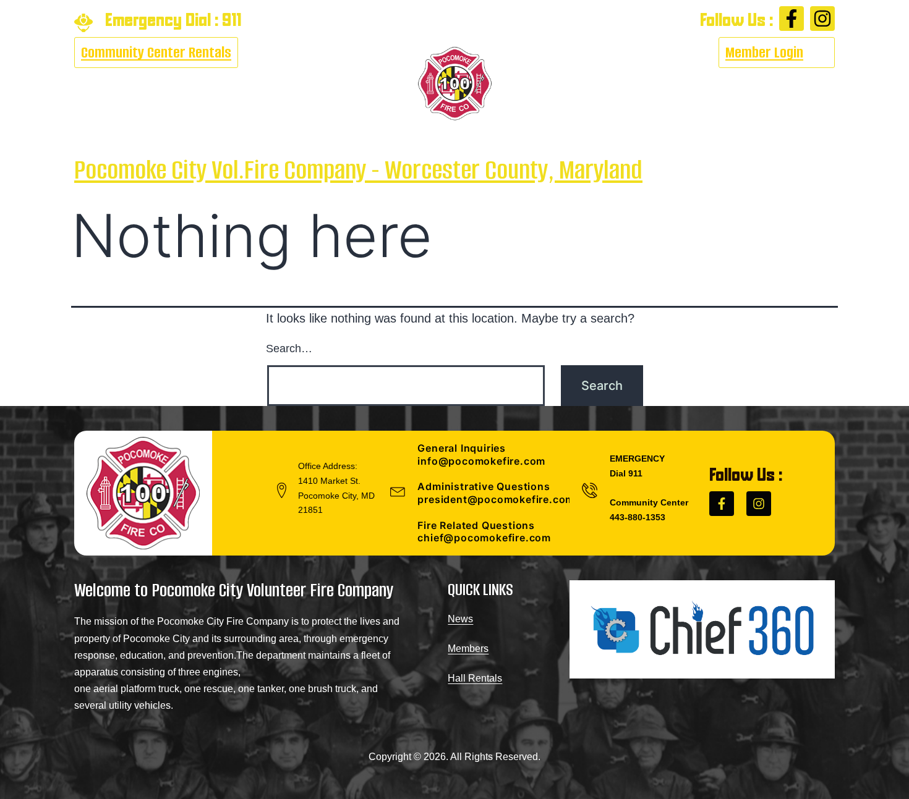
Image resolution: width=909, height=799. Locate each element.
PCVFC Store (706, 83)
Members (468, 648)
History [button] (560, 83)
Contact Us (791, 83)
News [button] (312, 83)
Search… (289, 348)
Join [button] (624, 83)
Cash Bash (177, 83)
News (460, 619)
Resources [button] (245, 83)
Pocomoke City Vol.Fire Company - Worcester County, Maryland (358, 169)
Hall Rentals (475, 678)
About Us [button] (99, 83)
